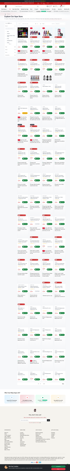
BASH (8, 42)
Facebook (53, 432)
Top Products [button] (4, 9)
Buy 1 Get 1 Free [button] (16, 9)
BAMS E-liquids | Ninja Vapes (11, 36)
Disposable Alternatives (24, 435)
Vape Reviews (22, 445)
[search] (38, 6)
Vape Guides (6, 440)
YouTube (52, 435)
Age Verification (7, 447)
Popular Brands (23, 444)
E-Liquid (21, 432)
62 (40, 23)
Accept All (58, 466)
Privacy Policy (31, 422)
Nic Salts (21, 436)
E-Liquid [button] (36, 9)
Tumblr (52, 436)
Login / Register (7, 436)
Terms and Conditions (8, 441)
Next (43, 23)
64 (19, 23)
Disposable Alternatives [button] (44, 9)
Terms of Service (36, 422)
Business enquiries (39, 432)
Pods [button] (31, 9)
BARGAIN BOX (9, 40)
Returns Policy (7, 444)
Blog (5, 439)
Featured (57, 23)
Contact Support (7, 435)
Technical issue (38, 436)
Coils (21, 439)
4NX (8, 31)
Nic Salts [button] (53, 9)
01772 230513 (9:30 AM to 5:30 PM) (43, 439)
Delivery (6, 445)
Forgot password (7, 437)
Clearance (22, 443)
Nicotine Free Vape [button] (25, 9)
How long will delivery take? (41, 441)
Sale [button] (10, 9)
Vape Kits (22, 437)
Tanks (21, 440)
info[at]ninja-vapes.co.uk (40, 440)
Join (48, 420)
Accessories (22, 441)
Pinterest (53, 437)
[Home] (5, 14)
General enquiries (39, 437)
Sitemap (6, 448)
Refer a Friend (7, 449)
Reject (58, 469)
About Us (6, 432)
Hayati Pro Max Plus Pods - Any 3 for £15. (34, 1)
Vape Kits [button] (60, 9)
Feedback (37, 435)
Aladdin (8, 33)
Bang (8, 38)
